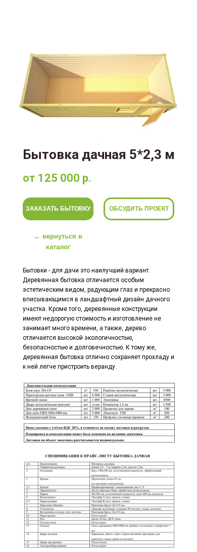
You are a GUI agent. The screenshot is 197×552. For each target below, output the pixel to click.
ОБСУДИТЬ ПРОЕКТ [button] (139, 208)
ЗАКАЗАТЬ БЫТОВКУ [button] (58, 208)
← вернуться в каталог (58, 241)
